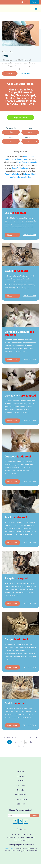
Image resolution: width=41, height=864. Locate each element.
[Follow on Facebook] (15, 821)
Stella (15, 212)
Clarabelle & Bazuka (19, 333)
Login (26, 2)
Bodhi (15, 702)
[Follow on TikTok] (26, 821)
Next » (20, 746)
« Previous (10, 737)
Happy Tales (20, 799)
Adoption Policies (12, 174)
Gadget (16, 639)
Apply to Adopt (21, 118)
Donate (34, 2)
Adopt (20, 781)
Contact (20, 804)
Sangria (16, 578)
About (20, 776)
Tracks (16, 517)
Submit (34, 815)
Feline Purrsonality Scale (26, 162)
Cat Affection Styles (20, 168)
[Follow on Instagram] (20, 821)
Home (20, 771)
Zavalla (16, 270)
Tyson (5, 55)
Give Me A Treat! (25, 73)
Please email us (10, 848)
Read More (10, 73)
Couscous (18, 456)
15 (31, 741)
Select (11, 132)
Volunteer (20, 785)
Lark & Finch (20, 395)
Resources (20, 795)
